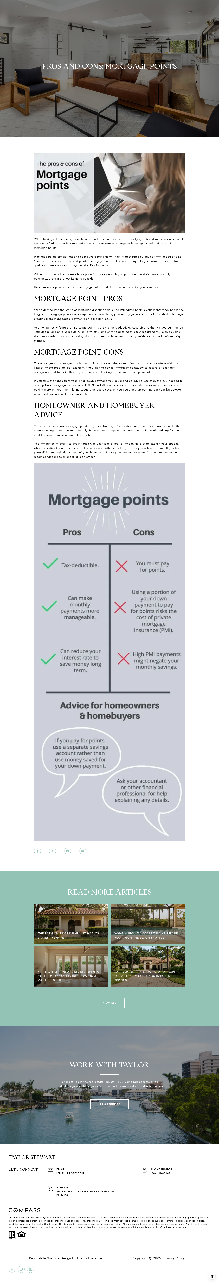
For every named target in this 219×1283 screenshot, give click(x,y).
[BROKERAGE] (21, 1269)
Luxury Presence (89, 1258)
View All (109, 1002)
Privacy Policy (174, 1258)
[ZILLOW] (30, 1269)
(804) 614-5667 (160, 1173)
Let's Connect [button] (109, 1104)
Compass (81, 1217)
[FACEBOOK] (12, 1269)
